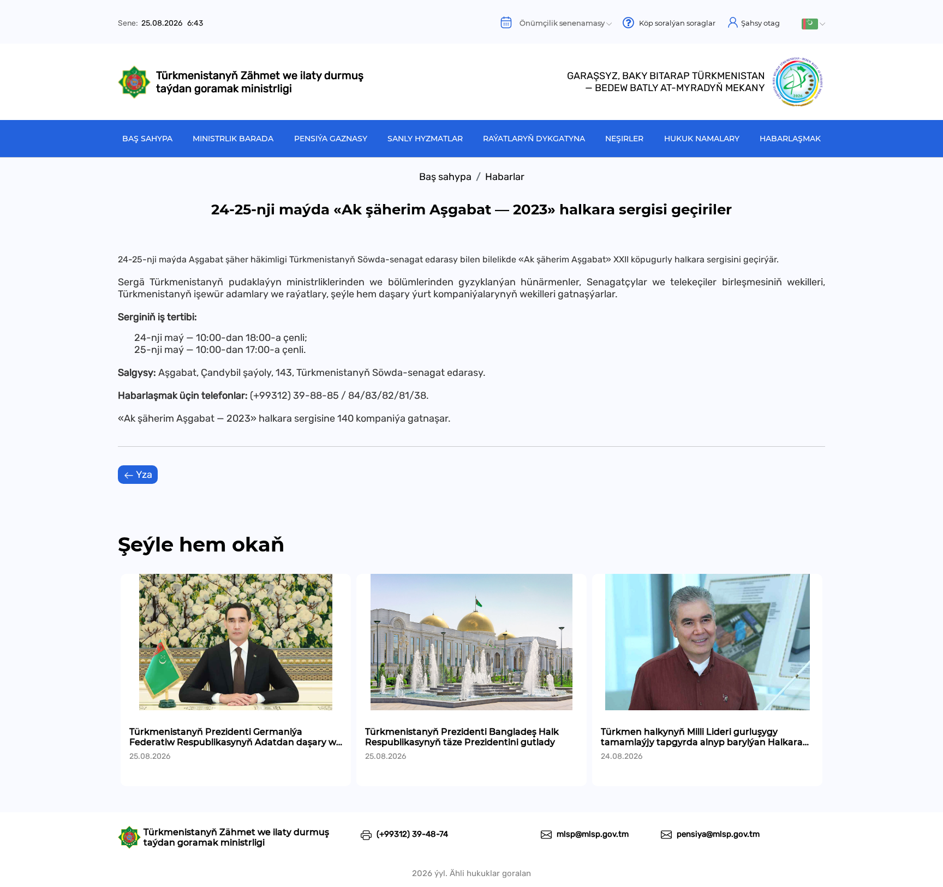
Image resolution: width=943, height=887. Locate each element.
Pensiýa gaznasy (330, 138)
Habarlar (504, 177)
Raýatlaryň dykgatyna (534, 138)
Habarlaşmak (790, 138)
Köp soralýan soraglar (674, 23)
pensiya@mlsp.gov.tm (717, 834)
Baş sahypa (147, 138)
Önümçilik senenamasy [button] (559, 23)
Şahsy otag (759, 23)
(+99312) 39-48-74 (411, 834)
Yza (143, 475)
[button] (813, 24)
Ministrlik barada (233, 138)
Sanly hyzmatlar (425, 138)
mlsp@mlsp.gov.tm (591, 834)
